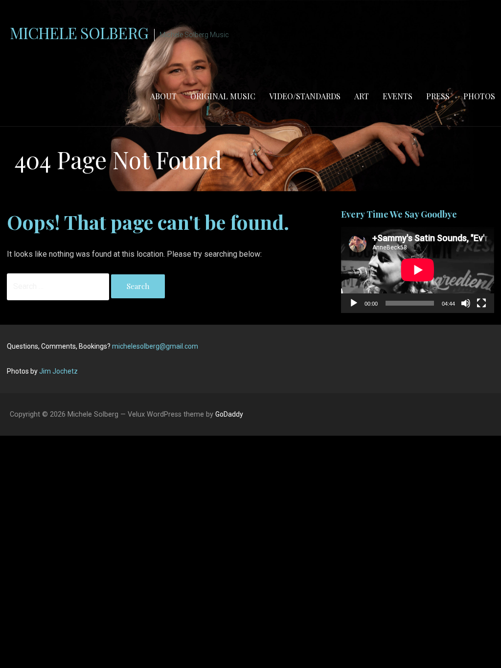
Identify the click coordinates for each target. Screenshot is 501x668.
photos (479, 96)
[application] (417, 270)
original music (222, 96)
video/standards (305, 96)
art (361, 96)
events (397, 96)
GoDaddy (229, 414)
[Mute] (466, 303)
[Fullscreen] (481, 303)
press (438, 96)
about (163, 96)
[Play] (354, 303)
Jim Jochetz (58, 371)
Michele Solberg (79, 32)
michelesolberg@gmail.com (155, 346)
